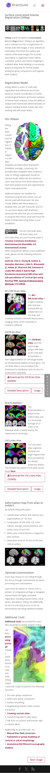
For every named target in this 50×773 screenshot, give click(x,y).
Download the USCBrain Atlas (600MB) (23, 379)
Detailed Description (18, 390)
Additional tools (13, 621)
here (13, 471)
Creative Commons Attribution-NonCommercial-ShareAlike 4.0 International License (21, 244)
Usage (37, 390)
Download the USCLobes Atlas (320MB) (24, 477)
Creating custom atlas (18, 713)
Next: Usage (36, 759)
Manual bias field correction (21, 733)
